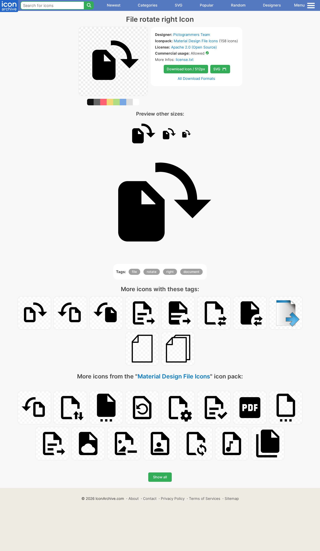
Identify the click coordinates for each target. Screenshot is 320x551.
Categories (147, 5)
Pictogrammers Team (191, 34)
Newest (113, 5)
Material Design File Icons (196, 41)
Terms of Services (204, 498)
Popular (207, 5)
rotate (152, 272)
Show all (160, 477)
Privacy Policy (173, 498)
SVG (178, 5)
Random (238, 5)
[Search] (89, 5)
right (170, 272)
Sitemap (232, 498)
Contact (150, 498)
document (191, 272)
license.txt (185, 59)
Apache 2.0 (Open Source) (194, 47)
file (134, 272)
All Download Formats (196, 78)
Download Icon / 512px (186, 69)
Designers (272, 5)
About (133, 498)
